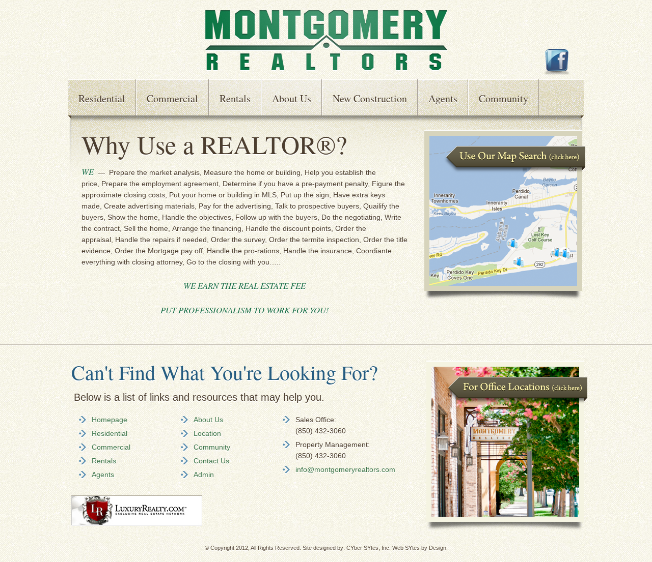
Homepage (109, 420)
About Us (291, 98)
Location (207, 433)
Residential (101, 98)
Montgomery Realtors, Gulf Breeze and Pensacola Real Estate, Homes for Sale (326, 40)
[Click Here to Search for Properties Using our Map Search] (504, 297)
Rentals (235, 98)
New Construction (370, 98)
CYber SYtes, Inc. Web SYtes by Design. (397, 548)
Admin (204, 474)
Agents (442, 98)
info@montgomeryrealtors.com (345, 469)
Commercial (172, 98)
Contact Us (211, 461)
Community (503, 98)
